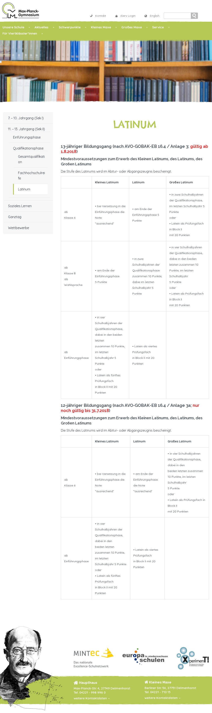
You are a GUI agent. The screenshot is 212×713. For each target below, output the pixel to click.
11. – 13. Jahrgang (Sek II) (26, 129)
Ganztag (14, 217)
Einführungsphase (27, 137)
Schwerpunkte (70, 27)
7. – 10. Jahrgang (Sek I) (26, 118)
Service (158, 27)
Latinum (24, 189)
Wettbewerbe (18, 228)
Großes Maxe (131, 27)
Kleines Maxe (101, 27)
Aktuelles (41, 27)
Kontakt (100, 16)
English (154, 16)
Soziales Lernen (20, 206)
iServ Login (127, 16)
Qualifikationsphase (28, 148)
